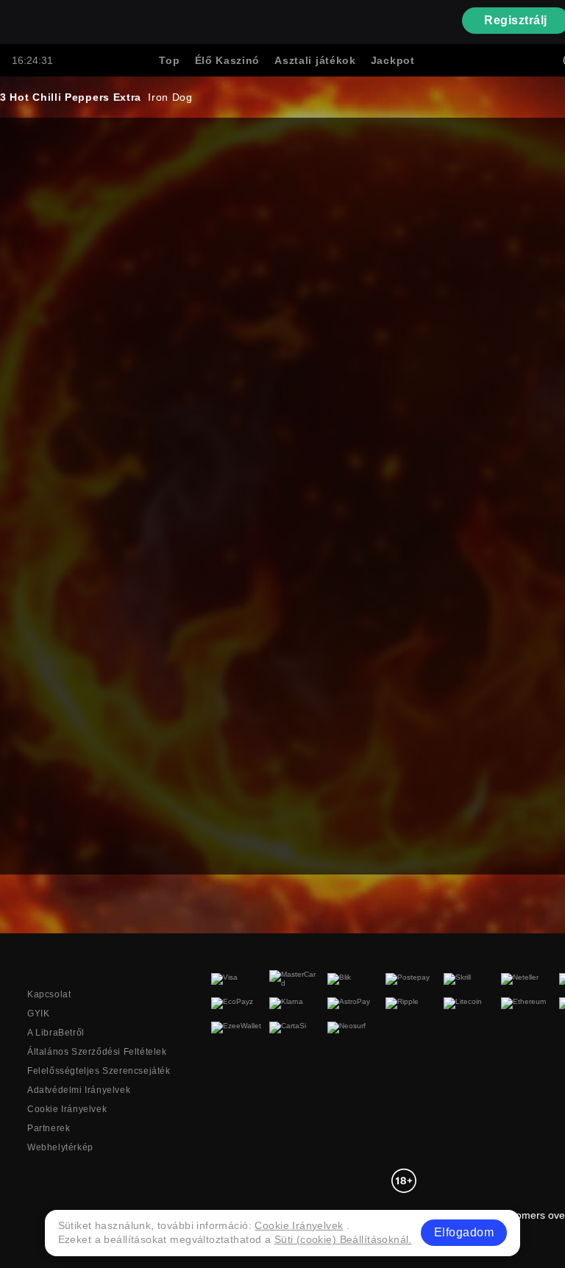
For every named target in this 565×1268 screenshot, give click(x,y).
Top (169, 60)
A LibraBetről (56, 1032)
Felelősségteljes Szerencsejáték (99, 1071)
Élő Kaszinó (227, 60)
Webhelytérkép (60, 1147)
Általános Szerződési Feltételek (97, 1052)
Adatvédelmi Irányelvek (78, 1090)
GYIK (38, 1013)
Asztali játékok (315, 60)
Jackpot (393, 60)
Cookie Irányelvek (67, 1109)
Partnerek (48, 1128)
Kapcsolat (49, 994)
